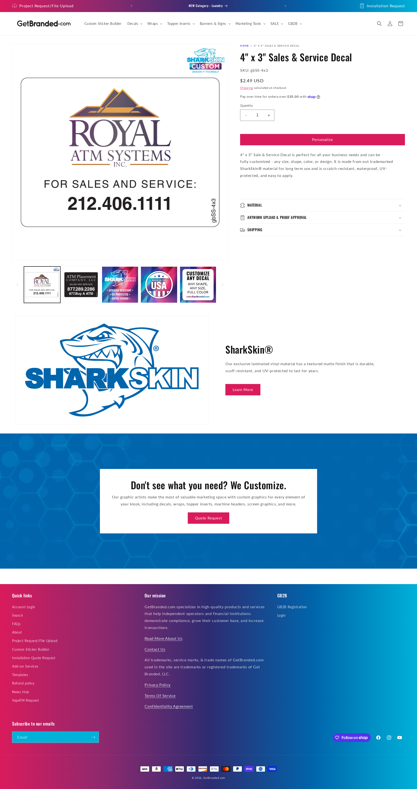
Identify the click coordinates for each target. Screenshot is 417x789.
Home (244, 45)
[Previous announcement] (131, 5)
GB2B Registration (292, 607)
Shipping (246, 88)
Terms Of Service (160, 695)
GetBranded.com (214, 777)
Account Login (23, 607)
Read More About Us (163, 638)
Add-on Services (25, 666)
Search (17, 615)
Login (281, 615)
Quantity (246, 106)
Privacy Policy (157, 684)
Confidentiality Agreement (169, 706)
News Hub (20, 692)
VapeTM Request (25, 700)
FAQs (16, 624)
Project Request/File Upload (46, 5)
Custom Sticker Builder (30, 649)
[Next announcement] (285, 5)
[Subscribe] (93, 737)
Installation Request (386, 5)
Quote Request (208, 518)
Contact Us (155, 649)
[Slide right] (222, 284)
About (17, 632)
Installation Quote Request (34, 658)
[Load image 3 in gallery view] (120, 284)
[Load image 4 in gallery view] (159, 284)
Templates (20, 675)
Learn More (243, 389)
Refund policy (23, 683)
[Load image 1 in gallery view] (42, 284)
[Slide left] (17, 284)
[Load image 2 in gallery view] (81, 284)
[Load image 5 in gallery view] (198, 284)
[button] (135, 24)
